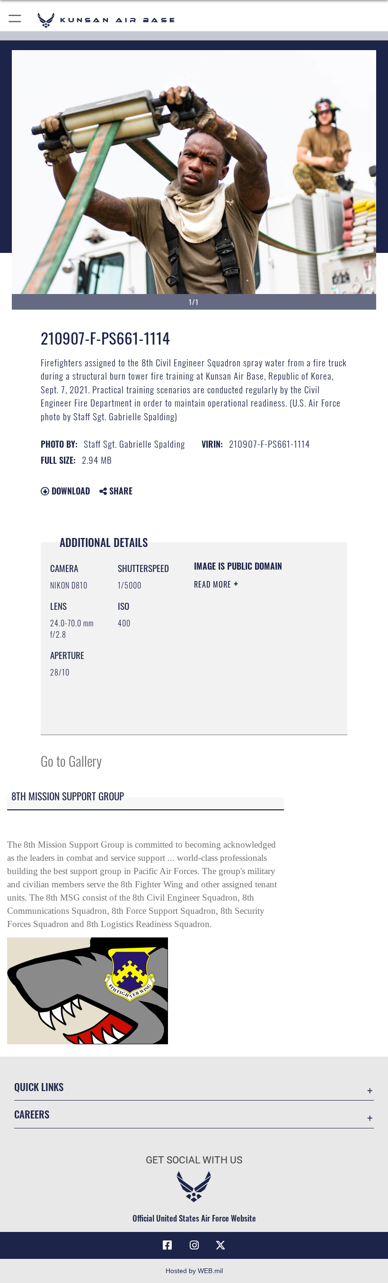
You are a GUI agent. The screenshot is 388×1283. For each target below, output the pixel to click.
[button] (15, 20)
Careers (31, 1114)
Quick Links (38, 1086)
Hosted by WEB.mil (194, 1270)
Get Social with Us (194, 1160)
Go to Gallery (71, 760)
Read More (214, 584)
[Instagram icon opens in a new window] (194, 1245)
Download (69, 491)
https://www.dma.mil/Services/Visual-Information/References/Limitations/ (251, 704)
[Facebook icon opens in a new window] (167, 1245)
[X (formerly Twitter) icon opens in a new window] (220, 1245)
